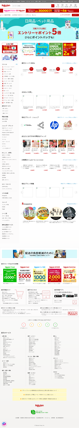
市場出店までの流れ (32, 296)
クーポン (4, 161)
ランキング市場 (5, 204)
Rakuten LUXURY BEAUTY (8, 132)
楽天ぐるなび (57, 347)
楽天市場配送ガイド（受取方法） (9, 298)
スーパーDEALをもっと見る (69, 63)
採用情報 (53, 417)
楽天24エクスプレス (6, 166)
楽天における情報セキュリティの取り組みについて (51, 307)
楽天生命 (5, 379)
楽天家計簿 (57, 354)
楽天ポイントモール (59, 361)
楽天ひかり (31, 359)
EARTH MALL (5, 186)
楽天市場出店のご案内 (33, 292)
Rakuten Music (32, 380)
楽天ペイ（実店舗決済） (33, 303)
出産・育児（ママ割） (6, 218)
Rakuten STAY (32, 342)
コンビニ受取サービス (6, 227)
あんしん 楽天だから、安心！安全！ (72, 313)
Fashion (23, 1)
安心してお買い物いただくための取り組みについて (51, 312)
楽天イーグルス (32, 383)
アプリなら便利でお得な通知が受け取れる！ (63, 292)
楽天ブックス (6, 337)
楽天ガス (56, 339)
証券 (36, 1)
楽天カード (5, 362)
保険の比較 (5, 383)
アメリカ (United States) (60, 375)
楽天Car (56, 349)
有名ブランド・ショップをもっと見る (67, 117)
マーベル (4, 139)
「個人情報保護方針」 (21, 313)
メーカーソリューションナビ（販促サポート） (38, 300)
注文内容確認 (5, 303)
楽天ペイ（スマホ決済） (8, 365)
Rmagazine (4, 195)
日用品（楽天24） (6, 164)
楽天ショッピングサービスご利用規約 (10, 300)
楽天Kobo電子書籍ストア (8, 339)
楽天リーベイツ (6, 351)
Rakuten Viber (32, 369)
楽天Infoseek (31, 362)
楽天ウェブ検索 (32, 363)
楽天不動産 (57, 353)
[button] (62, 5)
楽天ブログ (31, 368)
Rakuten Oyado (32, 343)
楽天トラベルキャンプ (33, 340)
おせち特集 (4, 121)
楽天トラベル (31, 337)
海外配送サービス (6, 238)
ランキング (9, 1)
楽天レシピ (57, 346)
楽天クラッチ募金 (58, 300)
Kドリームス (31, 351)
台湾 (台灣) (57, 373)
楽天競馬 (31, 350)
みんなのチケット (32, 381)
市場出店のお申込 (32, 293)
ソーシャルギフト (6, 220)
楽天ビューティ (58, 344)
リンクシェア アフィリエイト (35, 366)
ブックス (44, 1)
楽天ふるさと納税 (6, 168)
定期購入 (4, 175)
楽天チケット (31, 379)
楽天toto (30, 347)
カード (32, 1)
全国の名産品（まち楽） (7, 197)
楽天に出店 (70, 1)
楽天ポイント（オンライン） (34, 301)
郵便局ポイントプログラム (7, 233)
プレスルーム (47, 417)
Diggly (3, 209)
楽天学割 (4, 177)
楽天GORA (31, 346)
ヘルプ (75, 1)
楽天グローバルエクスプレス (9, 357)
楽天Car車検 (57, 350)
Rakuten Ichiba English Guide (8, 293)
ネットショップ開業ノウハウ (34, 298)
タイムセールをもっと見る (69, 159)
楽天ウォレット (6, 375)
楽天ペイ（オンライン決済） (9, 364)
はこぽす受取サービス (6, 231)
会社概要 (17, 417)
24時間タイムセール (6, 157)
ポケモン (4, 143)
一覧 (16, 64)
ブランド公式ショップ (6, 130)
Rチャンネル (31, 374)
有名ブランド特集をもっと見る (68, 183)
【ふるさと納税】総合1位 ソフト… (35, 150)
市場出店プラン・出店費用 (34, 295)
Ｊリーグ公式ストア (6, 148)
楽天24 (4, 340)
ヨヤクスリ (57, 340)
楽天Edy (5, 367)
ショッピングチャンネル (7, 170)
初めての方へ (5, 292)
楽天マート (5, 349)
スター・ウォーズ (6, 141)
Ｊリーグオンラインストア (8, 356)
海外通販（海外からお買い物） (8, 173)
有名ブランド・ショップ (7, 128)
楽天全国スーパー (7, 350)
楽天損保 (5, 377)
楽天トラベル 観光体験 (33, 339)
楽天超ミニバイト (58, 368)
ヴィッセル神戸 (32, 384)
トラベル (28, 1)
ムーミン (4, 146)
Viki (29, 376)
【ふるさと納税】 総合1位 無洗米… (44, 150)
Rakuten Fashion (5, 134)
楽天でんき (57, 337)
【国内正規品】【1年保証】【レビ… (71, 150)
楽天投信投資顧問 (7, 376)
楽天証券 (5, 373)
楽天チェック (57, 365)
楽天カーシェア (32, 344)
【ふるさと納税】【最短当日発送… (61, 150)
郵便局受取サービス (6, 229)
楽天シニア (57, 343)
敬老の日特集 (5, 119)
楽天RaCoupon (6, 354)
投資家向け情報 (23, 417)
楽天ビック (5, 343)
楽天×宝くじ (31, 349)
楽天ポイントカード (59, 360)
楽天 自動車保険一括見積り (9, 380)
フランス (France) (58, 376)
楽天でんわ (31, 361)
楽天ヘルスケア (58, 342)
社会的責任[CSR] (39, 417)
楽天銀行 (5, 372)
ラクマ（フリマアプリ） (7, 188)
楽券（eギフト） (5, 179)
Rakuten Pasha (58, 364)
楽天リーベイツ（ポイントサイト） (9, 159)
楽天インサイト (58, 367)
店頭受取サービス (6, 236)
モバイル (4, 1)
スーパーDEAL (16, 1)
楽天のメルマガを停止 (13, 303)
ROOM (3, 206)
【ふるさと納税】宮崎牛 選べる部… (53, 150)
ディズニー (4, 137)
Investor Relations (31, 417)
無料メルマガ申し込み (6, 296)
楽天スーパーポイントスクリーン (62, 362)
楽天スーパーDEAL (6, 155)
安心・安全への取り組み (7, 295)
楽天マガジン (31, 377)
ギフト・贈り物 (5, 215)
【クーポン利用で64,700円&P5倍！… (26, 150)
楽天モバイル (31, 358)
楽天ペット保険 (6, 384)
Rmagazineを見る (71, 203)
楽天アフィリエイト (33, 365)
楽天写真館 (57, 351)
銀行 (40, 1)
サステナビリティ (58, 302)
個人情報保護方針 (59, 417)
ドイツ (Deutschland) (59, 377)
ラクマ (4, 347)
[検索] (52, 5)
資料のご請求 (39, 293)
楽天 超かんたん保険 (7, 382)
